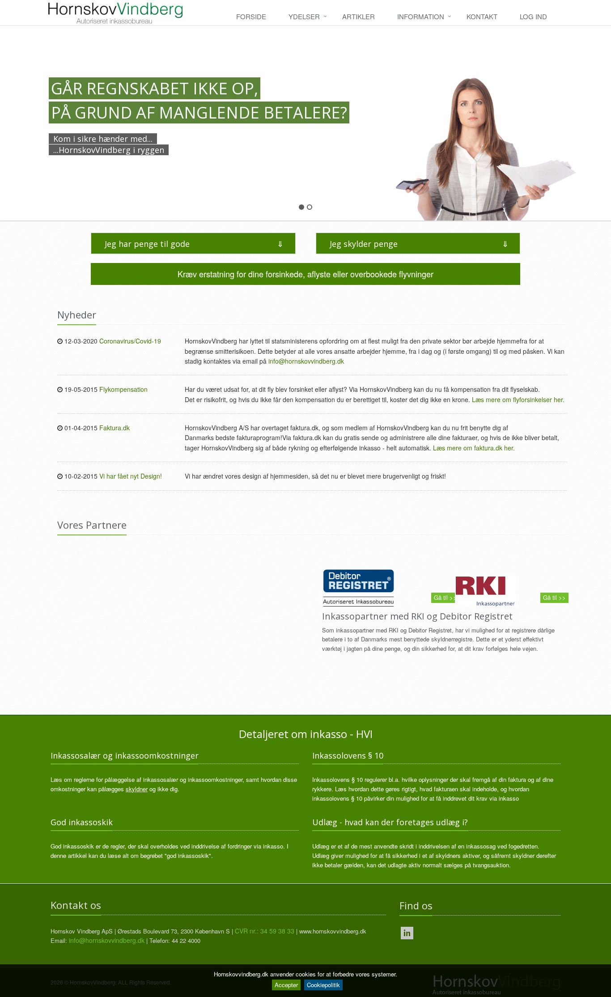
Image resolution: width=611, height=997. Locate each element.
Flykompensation (123, 389)
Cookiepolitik (323, 984)
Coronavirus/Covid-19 (130, 340)
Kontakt (482, 16)
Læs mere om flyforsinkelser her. (518, 399)
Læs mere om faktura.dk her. (474, 447)
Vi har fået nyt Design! (130, 475)
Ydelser (304, 16)
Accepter (286, 984)
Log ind (533, 16)
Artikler (358, 16)
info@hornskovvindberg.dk (306, 360)
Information (420, 16)
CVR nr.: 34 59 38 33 (264, 930)
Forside (251, 16)
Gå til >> (445, 597)
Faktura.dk (114, 427)
